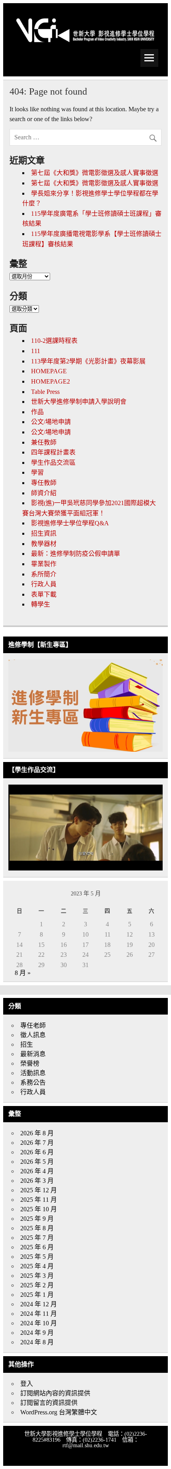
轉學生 (40, 604)
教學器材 (43, 543)
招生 (26, 1044)
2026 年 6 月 (37, 1152)
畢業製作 (43, 564)
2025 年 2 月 (37, 1285)
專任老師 (33, 1025)
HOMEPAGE (49, 371)
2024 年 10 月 (38, 1323)
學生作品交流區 (53, 462)
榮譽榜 (29, 1063)
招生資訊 (43, 533)
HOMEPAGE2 (50, 381)
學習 (37, 472)
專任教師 (43, 482)
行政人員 (43, 584)
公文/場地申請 (51, 421)
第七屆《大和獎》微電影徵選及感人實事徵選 (94, 172)
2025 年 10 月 (38, 1209)
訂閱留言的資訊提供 (49, 1402)
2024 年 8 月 (37, 1342)
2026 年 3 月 (37, 1180)
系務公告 (33, 1082)
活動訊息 (33, 1073)
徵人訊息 (33, 1035)
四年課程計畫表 (53, 452)
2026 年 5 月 (37, 1161)
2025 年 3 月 (37, 1275)
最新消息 (33, 1054)
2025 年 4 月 (37, 1266)
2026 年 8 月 (37, 1133)
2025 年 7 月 (37, 1237)
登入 (26, 1383)
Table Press (45, 391)
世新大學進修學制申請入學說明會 (78, 401)
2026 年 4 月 (37, 1171)
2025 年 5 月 (37, 1256)
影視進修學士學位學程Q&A (70, 523)
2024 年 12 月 (38, 1304)
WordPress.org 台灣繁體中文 (58, 1412)
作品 (37, 412)
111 (35, 351)
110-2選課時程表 (54, 340)
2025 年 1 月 (37, 1294)
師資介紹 (43, 493)
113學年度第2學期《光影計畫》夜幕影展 (88, 361)
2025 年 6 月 (37, 1247)
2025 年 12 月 (38, 1190)
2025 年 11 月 (38, 1199)
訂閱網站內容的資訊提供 (55, 1393)
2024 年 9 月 (37, 1332)
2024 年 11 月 (38, 1313)
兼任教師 (43, 442)
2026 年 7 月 (37, 1142)
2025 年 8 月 (37, 1228)
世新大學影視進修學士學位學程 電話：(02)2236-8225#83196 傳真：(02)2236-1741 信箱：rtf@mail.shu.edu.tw (85, 1439)
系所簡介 (43, 574)
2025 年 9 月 (37, 1218)
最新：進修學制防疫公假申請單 (75, 553)
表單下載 (43, 594)
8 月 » (23, 972)
